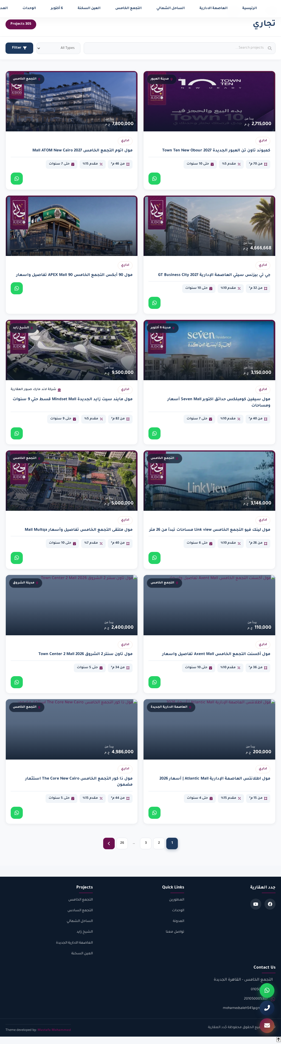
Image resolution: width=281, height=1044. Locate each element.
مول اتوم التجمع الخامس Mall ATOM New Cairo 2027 (82, 151)
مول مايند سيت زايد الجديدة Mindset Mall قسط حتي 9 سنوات (73, 399)
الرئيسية (249, 8)
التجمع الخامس (128, 8)
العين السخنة (89, 8)
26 (122, 843)
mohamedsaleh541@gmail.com (248, 1008)
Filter (16, 48)
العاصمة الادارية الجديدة (74, 943)
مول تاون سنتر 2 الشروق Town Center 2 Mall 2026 (85, 654)
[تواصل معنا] (267, 1025)
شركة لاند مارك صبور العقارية (33, 389)
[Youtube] (255, 904)
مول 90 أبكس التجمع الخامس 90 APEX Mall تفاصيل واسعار (74, 275)
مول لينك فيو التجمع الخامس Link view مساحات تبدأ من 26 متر (209, 530)
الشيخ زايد (85, 932)
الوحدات (29, 8)
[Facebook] (270, 904)
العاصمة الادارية (213, 8)
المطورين (176, 900)
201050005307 (256, 999)
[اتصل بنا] (267, 1008)
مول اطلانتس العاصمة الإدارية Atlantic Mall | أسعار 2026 (214, 779)
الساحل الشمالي (170, 8)
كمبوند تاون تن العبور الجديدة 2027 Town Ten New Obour (216, 151)
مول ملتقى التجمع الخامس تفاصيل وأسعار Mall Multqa (79, 530)
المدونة (178, 921)
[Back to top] (278, 1039)
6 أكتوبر (57, 8)
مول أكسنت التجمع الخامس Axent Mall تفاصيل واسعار (216, 654)
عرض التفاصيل (219, 178)
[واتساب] (154, 179)
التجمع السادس (80, 911)
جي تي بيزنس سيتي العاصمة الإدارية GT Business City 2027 (214, 275)
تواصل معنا (175, 932)
